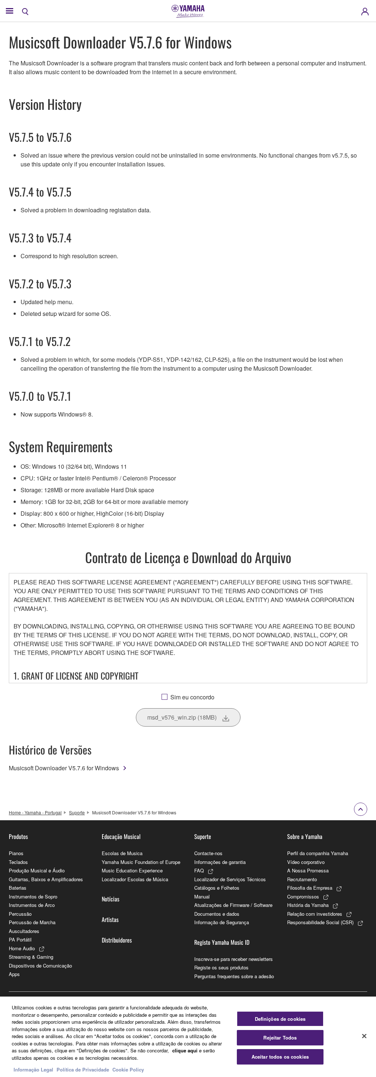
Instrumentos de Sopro (33, 896)
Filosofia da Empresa (309, 887)
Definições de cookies (280, 1018)
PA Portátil (20, 939)
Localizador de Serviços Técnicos (230, 879)
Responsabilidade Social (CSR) (320, 922)
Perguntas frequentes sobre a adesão (234, 976)
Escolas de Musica (122, 853)
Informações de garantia (220, 861)
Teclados (18, 861)
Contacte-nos (208, 853)
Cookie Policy (128, 1069)
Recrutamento (302, 879)
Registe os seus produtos (221, 967)
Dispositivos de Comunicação (40, 965)
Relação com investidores (314, 913)
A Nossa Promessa (308, 870)
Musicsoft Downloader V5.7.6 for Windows (64, 768)
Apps (14, 973)
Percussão (20, 913)
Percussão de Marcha (32, 922)
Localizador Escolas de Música (135, 879)
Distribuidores (117, 940)
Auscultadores (24, 930)
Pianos (16, 853)
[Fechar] (364, 1036)
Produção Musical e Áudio (37, 870)
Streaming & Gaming (31, 956)
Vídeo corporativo (306, 861)
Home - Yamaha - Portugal (35, 812)
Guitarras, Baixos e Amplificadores (46, 879)
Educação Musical (121, 836)
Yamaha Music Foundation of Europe (141, 861)
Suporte (77, 812)
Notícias (110, 898)
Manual (202, 896)
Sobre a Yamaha (304, 836)
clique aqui (185, 1050)
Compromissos (303, 896)
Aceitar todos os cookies (280, 1056)
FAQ (199, 870)
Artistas (110, 919)
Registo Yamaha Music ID (221, 942)
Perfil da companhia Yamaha (317, 853)
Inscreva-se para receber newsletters (233, 958)
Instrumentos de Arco (32, 904)
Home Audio (22, 948)
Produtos (18, 836)
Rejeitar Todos (280, 1037)
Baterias (17, 887)
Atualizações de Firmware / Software (233, 904)
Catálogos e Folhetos (216, 887)
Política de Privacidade (83, 1069)
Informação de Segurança (221, 922)
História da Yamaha (308, 904)
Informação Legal (33, 1069)
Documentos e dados (216, 913)
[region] (188, 1037)
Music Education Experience (132, 870)
